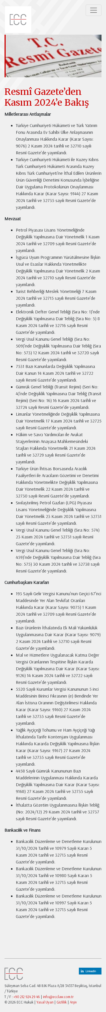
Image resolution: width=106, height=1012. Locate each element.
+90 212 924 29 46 (27, 996)
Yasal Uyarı (44, 1002)
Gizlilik (62, 1002)
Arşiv (73, 1002)
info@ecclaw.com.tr (58, 996)
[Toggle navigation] (93, 10)
